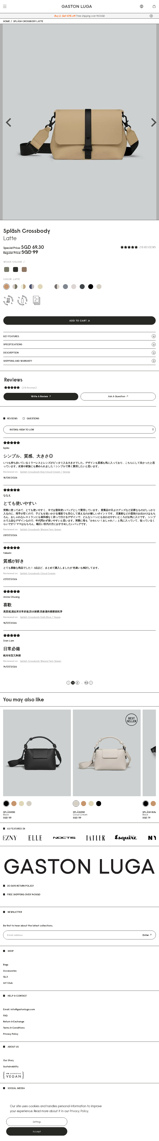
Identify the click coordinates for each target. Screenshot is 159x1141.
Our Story (8, 1060)
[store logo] (76, 6)
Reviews (12, 418)
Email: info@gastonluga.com (19, 1009)
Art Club (8, 982)
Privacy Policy (10, 1033)
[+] (151, 15)
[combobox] (144, 6)
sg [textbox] (143, 6)
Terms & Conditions (14, 1027)
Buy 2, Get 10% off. (65, 15)
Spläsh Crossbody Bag (45, 471)
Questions (33, 418)
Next (152, 122)
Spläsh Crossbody (40, 529)
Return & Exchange (13, 1021)
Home (6, 21)
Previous (7, 122)
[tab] (40, 396)
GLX (5, 976)
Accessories (10, 970)
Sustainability (10, 1066)
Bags (5, 964)
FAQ (5, 1015)
